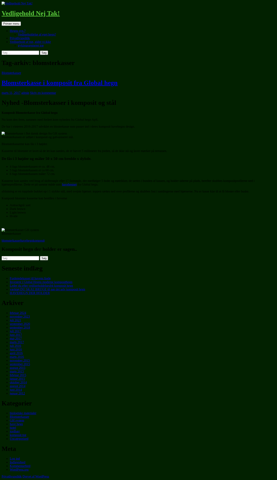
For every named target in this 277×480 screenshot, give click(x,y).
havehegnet (69, 184)
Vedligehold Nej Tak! (31, 13)
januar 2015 (17, 378)
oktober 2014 (18, 382)
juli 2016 (15, 346)
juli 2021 (15, 320)
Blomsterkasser (11, 73)
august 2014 (17, 386)
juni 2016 (16, 349)
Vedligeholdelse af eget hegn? (37, 34)
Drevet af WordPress (36, 476)
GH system (17, 420)
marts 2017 (17, 342)
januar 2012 (17, 393)
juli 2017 (15, 331)
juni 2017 (16, 335)
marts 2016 (17, 356)
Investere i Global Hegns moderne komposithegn (41, 282)
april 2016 (16, 353)
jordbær (15, 431)
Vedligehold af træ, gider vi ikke (30, 41)
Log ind (15, 458)
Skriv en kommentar (43, 92)
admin (25, 92)
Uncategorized (19, 438)
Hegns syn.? (18, 31)
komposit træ (18, 435)
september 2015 (20, 364)
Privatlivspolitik (20, 38)
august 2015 (17, 367)
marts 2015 (17, 371)
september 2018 (20, 327)
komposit (39, 240)
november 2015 (20, 360)
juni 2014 (16, 389)
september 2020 (20, 324)
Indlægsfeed (17, 462)
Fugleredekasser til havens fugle (30, 278)
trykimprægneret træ (31, 45)
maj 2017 (16, 338)
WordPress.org (19, 469)
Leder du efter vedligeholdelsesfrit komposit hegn (41, 285)
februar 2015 (18, 375)
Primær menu (11, 23)
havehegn (26, 240)
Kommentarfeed (20, 466)
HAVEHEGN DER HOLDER (30, 293)
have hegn (16, 424)
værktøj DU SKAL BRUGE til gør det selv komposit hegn (47, 289)
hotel (13, 427)
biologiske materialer (23, 413)
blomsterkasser (11, 240)
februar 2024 (18, 313)
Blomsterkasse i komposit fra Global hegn (60, 82)
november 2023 (20, 316)
